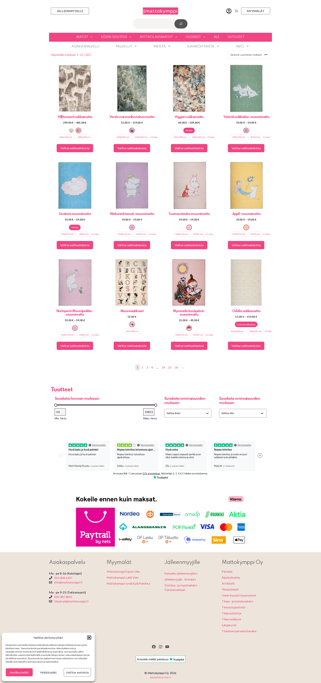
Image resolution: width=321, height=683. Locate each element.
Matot (82, 37)
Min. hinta (60, 418)
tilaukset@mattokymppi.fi (71, 601)
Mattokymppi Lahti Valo (123, 577)
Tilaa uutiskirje (231, 613)
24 (163, 367)
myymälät (255, 11)
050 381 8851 (63, 597)
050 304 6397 (63, 578)
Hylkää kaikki (48, 672)
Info (240, 46)
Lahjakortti (229, 625)
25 (169, 367)
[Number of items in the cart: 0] (236, 11)
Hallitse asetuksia (77, 672)
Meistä (160, 46)
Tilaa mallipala (231, 619)
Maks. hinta (150, 418)
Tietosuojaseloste (233, 607)
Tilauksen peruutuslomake (239, 631)
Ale (217, 37)
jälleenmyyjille (70, 11)
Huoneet (193, 37)
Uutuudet (236, 37)
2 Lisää (153, 137)
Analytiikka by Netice (160, 677)
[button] (89, 637)
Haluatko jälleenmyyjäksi (180, 573)
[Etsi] (181, 23)
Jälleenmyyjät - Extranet (180, 579)
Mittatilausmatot (156, 37)
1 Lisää (266, 137)
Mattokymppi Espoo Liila (123, 571)
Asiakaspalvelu (85, 46)
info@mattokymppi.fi (68, 582)
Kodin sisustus (114, 37)
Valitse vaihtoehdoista (74, 148)
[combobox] (186, 413)
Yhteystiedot (230, 589)
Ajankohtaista (200, 46)
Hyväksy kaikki (19, 672)
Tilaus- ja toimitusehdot (237, 601)
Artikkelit (228, 583)
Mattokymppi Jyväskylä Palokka (128, 583)
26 (176, 367)
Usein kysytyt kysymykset (239, 595)
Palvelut (124, 46)
